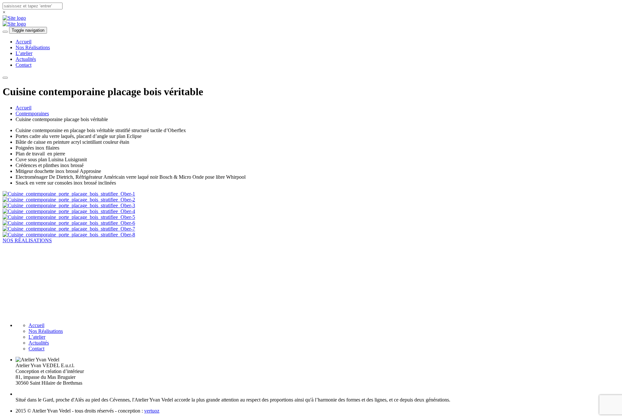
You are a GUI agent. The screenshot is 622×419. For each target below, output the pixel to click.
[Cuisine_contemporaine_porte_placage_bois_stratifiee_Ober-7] (69, 229)
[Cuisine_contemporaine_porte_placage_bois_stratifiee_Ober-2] (69, 199)
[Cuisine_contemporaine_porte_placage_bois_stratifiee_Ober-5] (69, 217)
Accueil (23, 41)
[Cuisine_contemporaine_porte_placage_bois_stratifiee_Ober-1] (69, 194)
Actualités (26, 59)
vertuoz (151, 410)
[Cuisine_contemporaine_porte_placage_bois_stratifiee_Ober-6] (69, 223)
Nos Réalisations (33, 47)
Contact (23, 65)
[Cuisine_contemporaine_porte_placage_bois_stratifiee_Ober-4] (69, 211)
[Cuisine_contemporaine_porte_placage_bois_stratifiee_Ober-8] (69, 234)
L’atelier (24, 53)
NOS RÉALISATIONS (27, 240)
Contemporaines (32, 113)
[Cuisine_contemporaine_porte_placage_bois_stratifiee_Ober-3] (69, 205)
